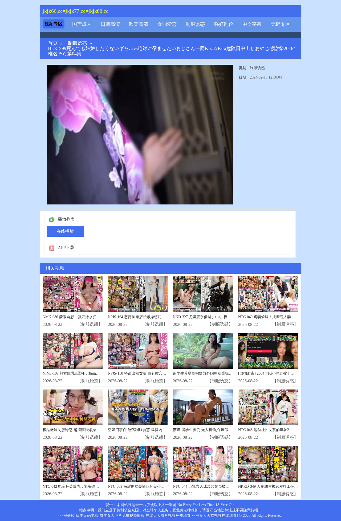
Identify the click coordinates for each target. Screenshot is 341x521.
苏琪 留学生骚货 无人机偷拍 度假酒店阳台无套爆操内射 (219, 430)
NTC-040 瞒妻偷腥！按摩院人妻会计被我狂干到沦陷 (281, 317)
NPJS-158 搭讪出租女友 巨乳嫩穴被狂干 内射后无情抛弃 (154, 373)
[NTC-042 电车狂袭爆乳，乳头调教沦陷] (73, 464)
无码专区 (280, 24)
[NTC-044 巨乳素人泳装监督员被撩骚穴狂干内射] (203, 464)
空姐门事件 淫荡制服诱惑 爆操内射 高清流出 (145, 430)
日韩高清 (110, 24)
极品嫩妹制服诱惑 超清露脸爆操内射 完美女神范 (83, 430)
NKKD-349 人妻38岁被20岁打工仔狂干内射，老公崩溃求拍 (286, 487)
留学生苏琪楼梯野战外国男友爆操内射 (204, 373)
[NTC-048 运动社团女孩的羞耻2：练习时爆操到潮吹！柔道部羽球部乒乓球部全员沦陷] (268, 407)
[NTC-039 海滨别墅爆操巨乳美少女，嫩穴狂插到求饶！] (138, 464)
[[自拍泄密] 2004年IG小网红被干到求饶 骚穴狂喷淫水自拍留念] (268, 351)
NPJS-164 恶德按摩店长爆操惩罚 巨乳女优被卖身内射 (152, 317)
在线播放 (65, 231)
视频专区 (53, 23)
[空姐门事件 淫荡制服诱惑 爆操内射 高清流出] (138, 407)
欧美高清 (138, 24)
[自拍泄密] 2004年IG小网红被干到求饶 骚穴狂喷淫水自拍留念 (289, 373)
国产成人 (81, 24)
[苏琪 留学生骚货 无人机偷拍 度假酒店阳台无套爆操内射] (203, 407)
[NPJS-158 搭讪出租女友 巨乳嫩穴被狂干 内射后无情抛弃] (138, 351)
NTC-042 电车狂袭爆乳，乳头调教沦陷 (75, 487)
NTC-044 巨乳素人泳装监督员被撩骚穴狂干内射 (212, 487)
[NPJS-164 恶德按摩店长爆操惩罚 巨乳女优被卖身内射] (138, 294)
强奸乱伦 (223, 24)
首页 (53, 43)
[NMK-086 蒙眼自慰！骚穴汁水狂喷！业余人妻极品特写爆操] (73, 294)
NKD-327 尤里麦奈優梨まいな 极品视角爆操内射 (213, 317)
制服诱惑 (195, 24)
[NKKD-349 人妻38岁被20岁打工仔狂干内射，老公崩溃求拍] (268, 464)
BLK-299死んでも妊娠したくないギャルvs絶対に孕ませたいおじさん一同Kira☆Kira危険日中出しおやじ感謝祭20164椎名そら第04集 (172, 51)
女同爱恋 (167, 24)
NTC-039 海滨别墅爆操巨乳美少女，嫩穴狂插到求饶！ (153, 487)
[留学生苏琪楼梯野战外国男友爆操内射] (203, 351)
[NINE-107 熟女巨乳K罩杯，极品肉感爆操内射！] (73, 351)
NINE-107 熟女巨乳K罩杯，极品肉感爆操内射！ (82, 373)
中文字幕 (252, 24)
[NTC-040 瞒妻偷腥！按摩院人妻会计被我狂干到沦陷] (268, 294)
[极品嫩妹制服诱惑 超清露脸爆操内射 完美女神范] (73, 407)
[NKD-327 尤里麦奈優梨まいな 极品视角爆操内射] (203, 294)
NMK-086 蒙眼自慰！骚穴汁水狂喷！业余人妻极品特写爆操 (92, 317)
